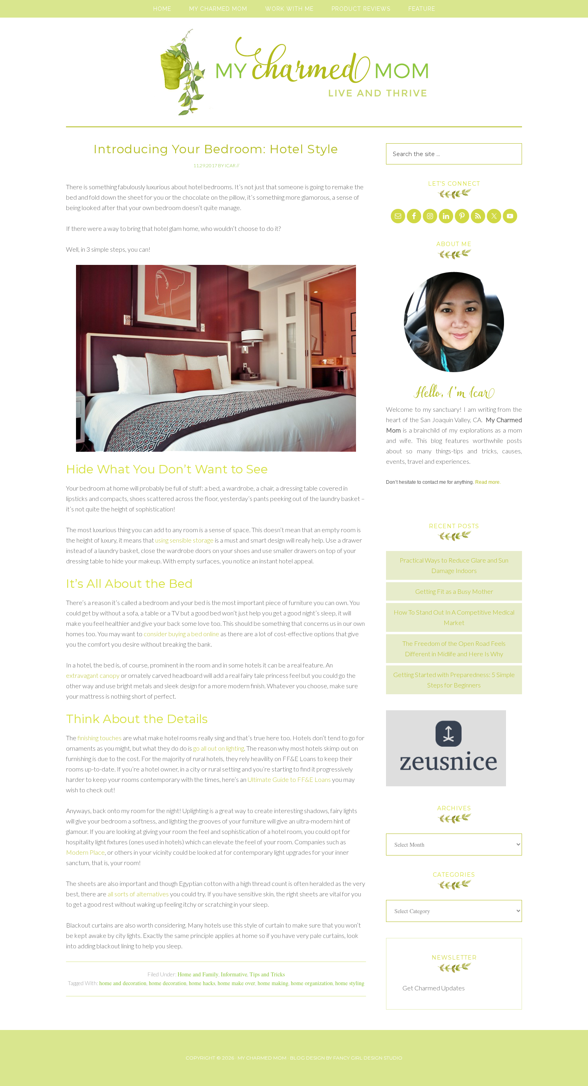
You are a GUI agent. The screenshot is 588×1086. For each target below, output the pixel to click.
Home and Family (198, 974)
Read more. (488, 482)
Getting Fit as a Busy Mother (454, 591)
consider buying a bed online (181, 633)
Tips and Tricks (267, 974)
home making (273, 983)
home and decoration (122, 983)
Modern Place (85, 852)
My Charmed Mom (294, 76)
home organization (312, 983)
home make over (236, 983)
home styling (349, 983)
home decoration (167, 983)
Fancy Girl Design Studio (367, 1058)
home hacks (202, 983)
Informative (234, 974)
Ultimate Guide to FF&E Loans (289, 779)
